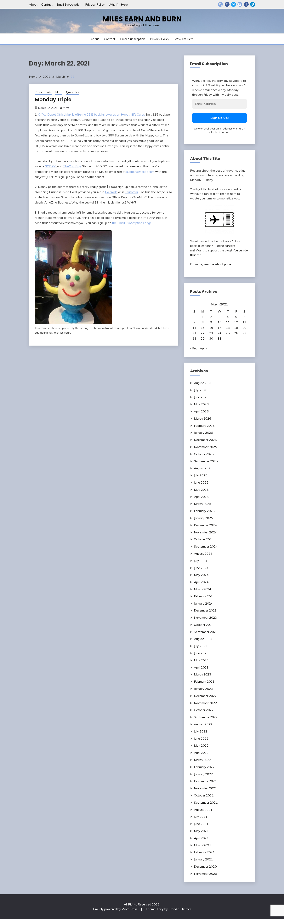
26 (236, 333)
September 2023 (206, 632)
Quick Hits (72, 92)
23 (211, 333)
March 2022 (202, 760)
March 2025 (202, 504)
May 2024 (201, 575)
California (131, 192)
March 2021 (202, 845)
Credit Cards (43, 92)
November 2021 (205, 788)
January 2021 (203, 859)
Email (239, 4)
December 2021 (205, 781)
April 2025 (201, 497)
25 (228, 333)
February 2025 (204, 511)
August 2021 (203, 810)
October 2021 (204, 795)
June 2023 (201, 653)
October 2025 (204, 454)
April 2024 (201, 582)
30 (211, 338)
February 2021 (204, 852)
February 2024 (204, 596)
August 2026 (203, 383)
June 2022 (201, 738)
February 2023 (204, 681)
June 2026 (201, 397)
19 (236, 328)
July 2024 (200, 561)
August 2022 (203, 724)
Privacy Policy (95, 4)
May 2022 (201, 745)
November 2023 (205, 617)
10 (219, 322)
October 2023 (204, 625)
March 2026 (202, 418)
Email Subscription (68, 4)
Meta (58, 92)
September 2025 (206, 461)
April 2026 (201, 411)
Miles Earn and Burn (142, 19)
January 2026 (203, 432)
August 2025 (203, 468)
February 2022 (204, 767)
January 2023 (203, 689)
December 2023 (205, 610)
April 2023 (201, 667)
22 (203, 333)
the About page (220, 264)
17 (219, 328)
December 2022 (205, 696)
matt (66, 108)
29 (203, 338)
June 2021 (201, 824)
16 (211, 328)
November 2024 (205, 532)
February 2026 (204, 426)
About (33, 4)
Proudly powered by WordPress (115, 909)
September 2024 (206, 546)
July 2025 (200, 475)
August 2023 (203, 639)
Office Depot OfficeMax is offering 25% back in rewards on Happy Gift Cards (91, 114)
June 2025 (201, 482)
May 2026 (201, 404)
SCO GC (51, 166)
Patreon (252, 4)
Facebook (246, 4)
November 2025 (205, 447)
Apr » (203, 348)
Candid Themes (180, 909)
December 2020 (205, 866)
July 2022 (200, 731)
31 (219, 338)
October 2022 (204, 710)
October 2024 (204, 539)
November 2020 (205, 874)
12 (236, 322)
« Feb (193, 348)
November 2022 (205, 703)
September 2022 (206, 717)
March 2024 (202, 589)
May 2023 (201, 660)
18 (228, 328)
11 (228, 322)
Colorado (111, 192)
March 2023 (202, 674)
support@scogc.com (140, 172)
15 (203, 328)
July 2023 (200, 646)
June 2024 (201, 568)
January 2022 (203, 774)
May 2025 (201, 489)
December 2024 (205, 525)
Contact (47, 4)
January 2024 (203, 603)
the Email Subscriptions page (132, 223)
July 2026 (200, 390)
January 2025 (203, 518)
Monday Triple (53, 99)
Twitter (233, 4)
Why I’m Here (118, 4)
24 (219, 333)
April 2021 (201, 838)
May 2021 (201, 831)
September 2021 (206, 802)
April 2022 (201, 753)
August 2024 (203, 553)
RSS (227, 4)
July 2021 (200, 816)
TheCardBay (72, 166)
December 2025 (205, 440)
